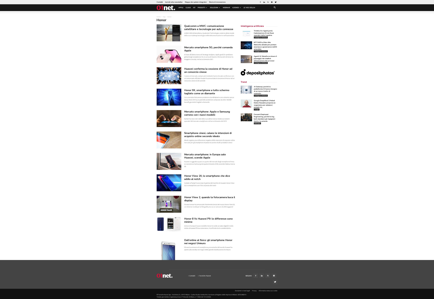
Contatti (160, 2)
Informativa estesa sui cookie (268, 291)
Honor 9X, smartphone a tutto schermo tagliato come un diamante (206, 92)
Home (159, 17)
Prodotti (201, 8)
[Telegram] (272, 2)
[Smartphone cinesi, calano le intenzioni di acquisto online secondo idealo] (169, 140)
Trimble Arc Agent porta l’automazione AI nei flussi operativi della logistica (264, 33)
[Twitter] (275, 2)
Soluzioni (214, 8)
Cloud (188, 8)
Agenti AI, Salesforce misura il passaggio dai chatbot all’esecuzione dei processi (265, 58)
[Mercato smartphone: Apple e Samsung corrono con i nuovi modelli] (169, 118)
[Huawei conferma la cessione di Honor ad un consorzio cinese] (169, 75)
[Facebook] (260, 2)
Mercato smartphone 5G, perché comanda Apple (208, 49)
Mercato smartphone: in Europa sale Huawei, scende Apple (205, 156)
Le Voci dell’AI (249, 8)
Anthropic (257, 123)
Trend (244, 82)
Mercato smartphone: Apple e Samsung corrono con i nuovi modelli (207, 113)
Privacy (254, 291)
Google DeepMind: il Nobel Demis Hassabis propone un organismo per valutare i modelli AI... (264, 104)
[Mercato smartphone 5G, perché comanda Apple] (169, 54)
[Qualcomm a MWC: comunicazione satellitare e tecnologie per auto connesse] (169, 32)
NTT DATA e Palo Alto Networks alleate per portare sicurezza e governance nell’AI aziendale (265, 45)
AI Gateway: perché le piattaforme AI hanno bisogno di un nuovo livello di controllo (265, 90)
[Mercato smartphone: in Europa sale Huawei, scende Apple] (169, 161)
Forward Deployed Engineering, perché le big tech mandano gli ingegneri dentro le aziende (264, 117)
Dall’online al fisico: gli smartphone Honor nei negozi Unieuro (208, 241)
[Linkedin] (264, 2)
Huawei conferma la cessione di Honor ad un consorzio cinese (208, 70)
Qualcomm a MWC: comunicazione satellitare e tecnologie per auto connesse (208, 27)
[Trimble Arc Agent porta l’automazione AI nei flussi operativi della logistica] (246, 34)
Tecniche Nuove (205, 276)
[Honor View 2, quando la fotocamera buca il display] (169, 204)
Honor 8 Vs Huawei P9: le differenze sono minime (208, 220)
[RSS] (268, 2)
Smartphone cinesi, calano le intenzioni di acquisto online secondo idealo (208, 134)
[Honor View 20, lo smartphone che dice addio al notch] (169, 182)
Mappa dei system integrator (196, 2)
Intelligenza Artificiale (261, 37)
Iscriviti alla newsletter (174, 2)
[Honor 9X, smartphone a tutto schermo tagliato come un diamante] (169, 97)
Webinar (226, 8)
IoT (194, 8)
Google (257, 109)
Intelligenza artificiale (252, 26)
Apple (180, 8)
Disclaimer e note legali (242, 291)
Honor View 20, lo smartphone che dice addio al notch (207, 177)
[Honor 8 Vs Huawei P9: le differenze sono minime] (169, 224)
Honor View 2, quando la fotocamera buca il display (209, 199)
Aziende (235, 8)
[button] (274, 8)
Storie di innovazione (217, 2)
